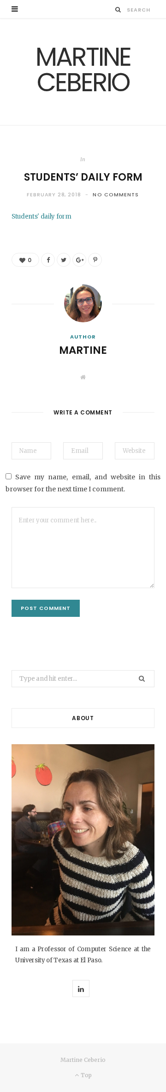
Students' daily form (41, 216)
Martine (83, 350)
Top (85, 1075)
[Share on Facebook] (48, 260)
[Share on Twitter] (64, 260)
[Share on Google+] (79, 260)
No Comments (116, 194)
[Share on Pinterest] (95, 260)
